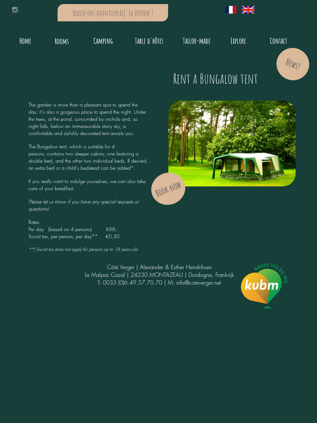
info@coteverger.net (198, 282)
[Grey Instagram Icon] (15, 10)
